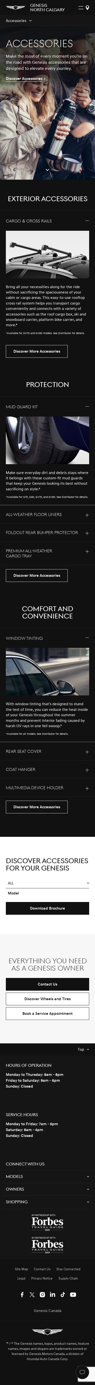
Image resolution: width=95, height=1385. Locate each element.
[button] (47, 883)
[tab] (47, 276)
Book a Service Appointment (47, 1013)
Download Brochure (47, 908)
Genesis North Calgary (47, 8)
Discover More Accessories (36, 351)
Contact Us (47, 984)
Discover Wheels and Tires (47, 999)
